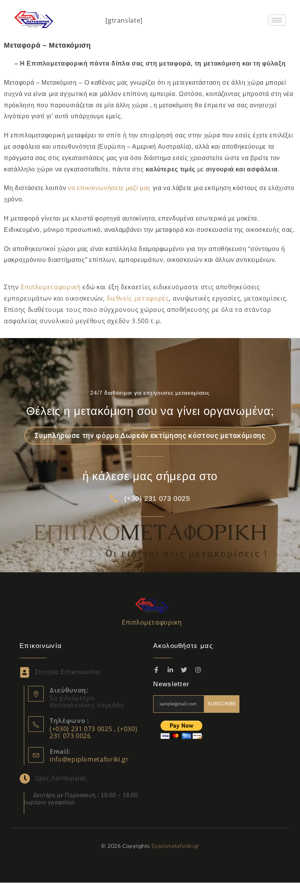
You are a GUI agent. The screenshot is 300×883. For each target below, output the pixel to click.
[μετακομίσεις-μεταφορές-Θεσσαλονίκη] (34, 18)
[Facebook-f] (156, 670)
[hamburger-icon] (277, 20)
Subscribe (221, 704)
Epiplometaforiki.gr (175, 846)
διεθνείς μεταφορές (138, 298)
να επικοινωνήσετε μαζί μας (109, 188)
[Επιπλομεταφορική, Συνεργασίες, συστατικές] (152, 605)
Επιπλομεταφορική (50, 287)
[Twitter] (184, 670)
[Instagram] (198, 670)
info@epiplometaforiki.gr (89, 759)
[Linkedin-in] (170, 670)
